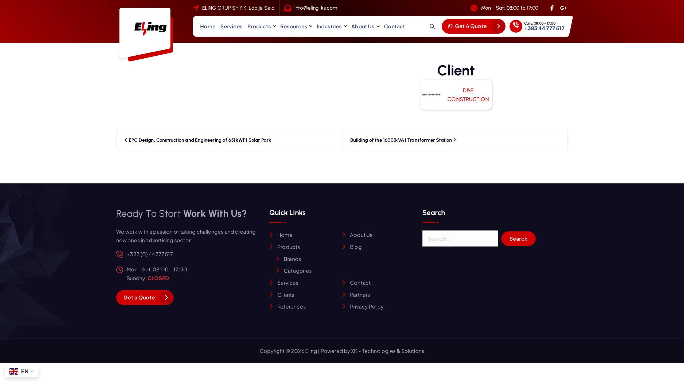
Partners (360, 294)
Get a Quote (139, 297)
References (291, 306)
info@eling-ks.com (315, 8)
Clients (285, 294)
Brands (292, 259)
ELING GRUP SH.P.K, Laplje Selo (238, 8)
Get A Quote (470, 26)
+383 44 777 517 (544, 28)
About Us (363, 26)
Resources (293, 26)
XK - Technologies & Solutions (388, 351)
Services (231, 26)
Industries (329, 26)
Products (259, 26)
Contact (394, 26)
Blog (356, 247)
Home (208, 26)
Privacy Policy (367, 306)
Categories (298, 270)
